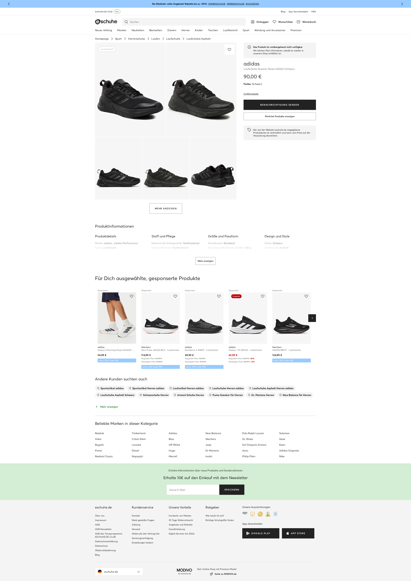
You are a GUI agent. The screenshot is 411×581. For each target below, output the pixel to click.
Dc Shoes (247, 439)
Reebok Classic (104, 456)
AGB (97, 524)
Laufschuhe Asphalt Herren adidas (272, 388)
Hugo (172, 450)
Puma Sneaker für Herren (228, 395)
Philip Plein (248, 456)
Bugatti (99, 444)
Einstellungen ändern (142, 542)
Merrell (173, 456)
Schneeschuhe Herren (156, 395)
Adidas (173, 433)
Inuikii (209, 456)
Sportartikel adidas (112, 388)
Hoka (98, 439)
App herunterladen (298, 11)
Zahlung (136, 524)
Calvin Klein (139, 439)
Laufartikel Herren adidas (188, 388)
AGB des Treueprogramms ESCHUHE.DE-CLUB (108, 535)
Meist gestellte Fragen (143, 520)
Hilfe (313, 11)
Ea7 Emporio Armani (254, 444)
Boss (171, 439)
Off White (174, 444)
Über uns (99, 515)
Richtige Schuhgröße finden (220, 520)
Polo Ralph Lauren (253, 433)
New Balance (213, 433)
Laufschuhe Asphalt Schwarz (117, 395)
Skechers (211, 439)
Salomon (284, 433)
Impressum (100, 520)
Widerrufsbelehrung (105, 550)
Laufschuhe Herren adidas (228, 388)
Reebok (99, 433)
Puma (98, 450)
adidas (108, 243)
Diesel (135, 450)
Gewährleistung (177, 529)
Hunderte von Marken (180, 515)
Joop (208, 444)
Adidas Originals (289, 450)
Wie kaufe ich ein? (215, 515)
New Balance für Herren (297, 395)
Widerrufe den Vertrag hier (146, 533)
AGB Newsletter (103, 529)
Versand (136, 529)
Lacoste (136, 444)
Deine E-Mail (177, 489)
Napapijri (137, 456)
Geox (282, 439)
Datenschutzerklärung (106, 541)
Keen (282, 444)
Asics (245, 450)
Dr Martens (212, 450)
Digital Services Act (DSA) (181, 533)
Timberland (138, 433)
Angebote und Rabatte (180, 524)
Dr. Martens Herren (262, 395)
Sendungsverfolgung (142, 538)
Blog (283, 11)
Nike (281, 456)
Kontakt (136, 515)
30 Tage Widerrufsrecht (181, 520)
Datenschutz (101, 545)
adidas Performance (126, 243)
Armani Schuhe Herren (190, 395)
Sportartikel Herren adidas (148, 388)
